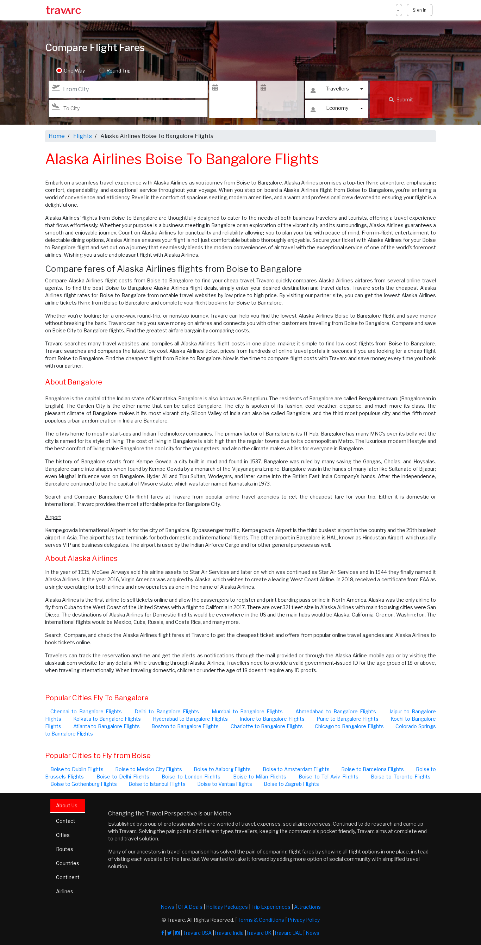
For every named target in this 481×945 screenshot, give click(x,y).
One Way (74, 71)
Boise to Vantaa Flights (224, 784)
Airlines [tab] (64, 891)
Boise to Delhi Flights (122, 777)
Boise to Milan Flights (259, 777)
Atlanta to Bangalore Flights (106, 726)
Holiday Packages (227, 907)
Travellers (337, 89)
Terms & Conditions (261, 920)
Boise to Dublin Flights (77, 769)
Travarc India (229, 933)
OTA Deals (190, 907)
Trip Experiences (271, 907)
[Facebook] (163, 933)
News (167, 907)
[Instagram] (177, 933)
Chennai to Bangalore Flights (86, 711)
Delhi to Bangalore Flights (167, 711)
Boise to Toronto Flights (401, 777)
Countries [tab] (67, 863)
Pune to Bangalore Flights (348, 719)
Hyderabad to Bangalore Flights (190, 719)
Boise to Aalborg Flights (222, 769)
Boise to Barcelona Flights (372, 769)
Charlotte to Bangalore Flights (267, 726)
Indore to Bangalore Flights (272, 719)
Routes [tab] (64, 849)
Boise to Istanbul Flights (157, 784)
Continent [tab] (68, 877)
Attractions (307, 907)
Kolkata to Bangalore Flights (107, 719)
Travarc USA (197, 933)
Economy (337, 108)
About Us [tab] (66, 805)
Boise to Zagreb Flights (291, 784)
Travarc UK (258, 933)
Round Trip (118, 71)
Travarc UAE (288, 933)
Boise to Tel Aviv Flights (328, 777)
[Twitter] (169, 933)
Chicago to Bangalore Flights (349, 726)
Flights (82, 136)
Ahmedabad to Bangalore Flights (335, 711)
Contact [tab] (65, 821)
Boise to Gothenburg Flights (83, 784)
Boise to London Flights (191, 777)
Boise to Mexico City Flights (148, 769)
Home (57, 136)
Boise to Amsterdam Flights (296, 769)
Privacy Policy (304, 920)
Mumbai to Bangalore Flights (247, 711)
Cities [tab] (63, 835)
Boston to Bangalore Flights (185, 726)
